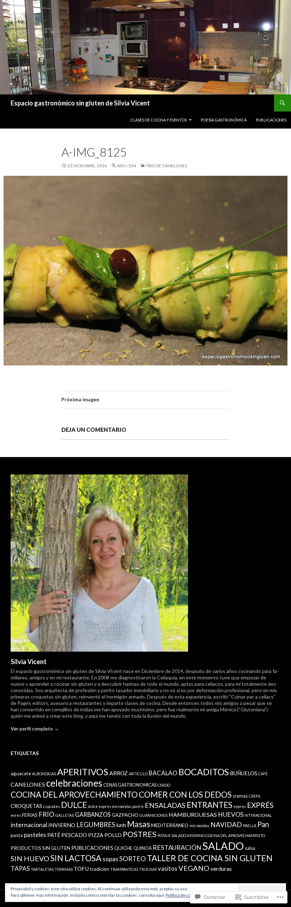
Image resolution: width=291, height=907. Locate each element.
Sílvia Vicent (28, 662)
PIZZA (95, 835)
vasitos (167, 868)
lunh (121, 825)
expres (240, 806)
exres (16, 815)
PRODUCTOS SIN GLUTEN (40, 848)
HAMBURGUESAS (193, 814)
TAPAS (20, 868)
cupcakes (51, 806)
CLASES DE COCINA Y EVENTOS (158, 120)
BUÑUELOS (243, 773)
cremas (240, 796)
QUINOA (142, 848)
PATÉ (53, 835)
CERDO (164, 785)
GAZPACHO (125, 815)
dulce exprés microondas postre (116, 806)
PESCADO (74, 835)
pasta (17, 835)
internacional (29, 825)
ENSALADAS (165, 805)
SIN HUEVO (30, 858)
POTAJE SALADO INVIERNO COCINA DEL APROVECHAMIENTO (211, 835)
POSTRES (140, 834)
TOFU (81, 868)
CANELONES (28, 784)
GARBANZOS (93, 814)
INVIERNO (61, 825)
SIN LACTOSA (75, 858)
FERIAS (30, 815)
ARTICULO (138, 773)
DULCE (74, 805)
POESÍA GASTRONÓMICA (224, 120)
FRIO (46, 814)
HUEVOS (230, 814)
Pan (263, 824)
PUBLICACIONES (271, 120)
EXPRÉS (260, 805)
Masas (138, 824)
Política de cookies (183, 895)
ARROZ (118, 773)
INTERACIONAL (258, 815)
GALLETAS (64, 815)
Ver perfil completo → (35, 729)
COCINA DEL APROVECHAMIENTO (74, 794)
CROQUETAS (26, 806)
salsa (250, 848)
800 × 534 (126, 165)
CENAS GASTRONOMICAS (130, 785)
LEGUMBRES (95, 825)
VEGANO (194, 868)
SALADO (223, 846)
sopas (110, 859)
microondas (199, 825)
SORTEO (132, 859)
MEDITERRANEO (169, 825)
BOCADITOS (204, 771)
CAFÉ (263, 773)
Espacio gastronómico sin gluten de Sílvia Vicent (80, 103)
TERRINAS (64, 869)
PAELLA (249, 825)
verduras (221, 868)
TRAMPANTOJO (124, 869)
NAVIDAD (226, 824)
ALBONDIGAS (44, 773)
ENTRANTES (209, 805)
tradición (99, 869)
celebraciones (74, 783)
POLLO (113, 835)
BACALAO (163, 773)
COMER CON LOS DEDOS (185, 794)
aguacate (21, 773)
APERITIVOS (82, 771)
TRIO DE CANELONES (166, 165)
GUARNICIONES (153, 815)
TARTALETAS (42, 869)
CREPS (254, 796)
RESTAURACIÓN (177, 847)
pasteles (35, 834)
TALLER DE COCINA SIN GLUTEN (210, 858)
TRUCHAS (148, 869)
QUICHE (123, 848)
